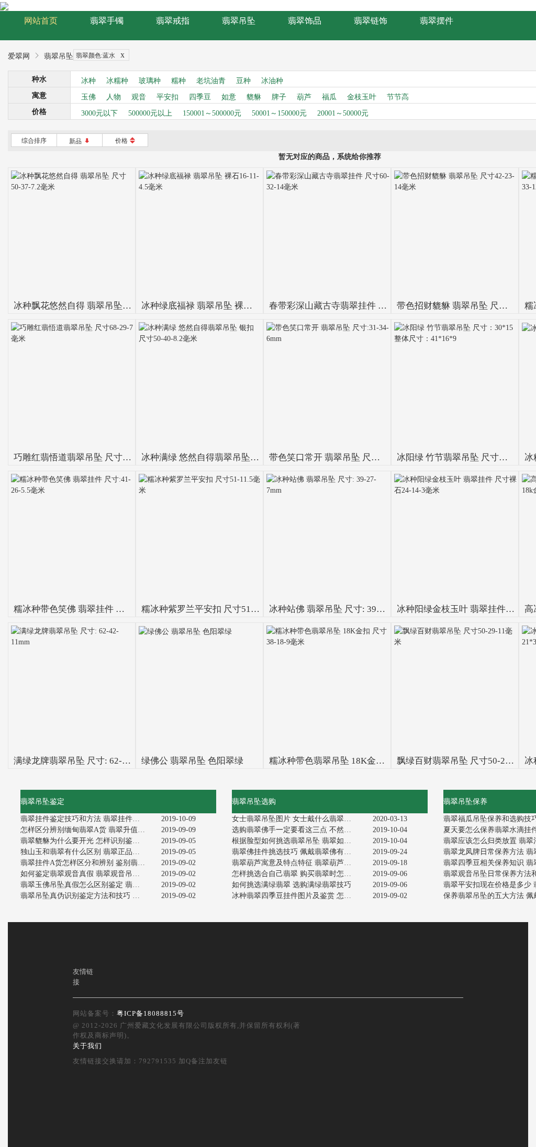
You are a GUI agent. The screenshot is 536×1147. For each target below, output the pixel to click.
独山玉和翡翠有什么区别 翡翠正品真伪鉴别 (87, 852)
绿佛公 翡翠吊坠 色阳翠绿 (192, 761)
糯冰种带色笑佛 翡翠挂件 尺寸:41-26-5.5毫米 (102, 609)
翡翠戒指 (172, 20)
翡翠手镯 (107, 20)
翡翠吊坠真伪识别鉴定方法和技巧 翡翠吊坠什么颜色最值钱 (87, 896)
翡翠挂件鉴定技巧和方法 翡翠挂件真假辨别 (87, 819)
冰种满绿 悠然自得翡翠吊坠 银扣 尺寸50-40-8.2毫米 (242, 457)
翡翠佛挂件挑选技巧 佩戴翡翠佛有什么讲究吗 (298, 852)
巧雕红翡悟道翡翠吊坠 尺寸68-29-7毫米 (92, 457)
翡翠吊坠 (238, 20)
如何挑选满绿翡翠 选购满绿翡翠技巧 (291, 885)
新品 (80, 141)
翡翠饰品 (304, 20)
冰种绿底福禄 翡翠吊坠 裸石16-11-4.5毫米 (224, 306)
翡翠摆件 (436, 20)
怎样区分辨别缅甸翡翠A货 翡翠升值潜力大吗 (87, 830)
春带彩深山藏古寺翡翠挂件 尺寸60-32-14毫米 (358, 306)
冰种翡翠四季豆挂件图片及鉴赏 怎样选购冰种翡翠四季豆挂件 (298, 896)
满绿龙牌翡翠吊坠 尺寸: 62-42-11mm (86, 761)
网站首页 (41, 20)
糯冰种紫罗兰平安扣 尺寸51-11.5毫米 (214, 609)
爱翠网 (19, 56)
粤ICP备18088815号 (150, 1013)
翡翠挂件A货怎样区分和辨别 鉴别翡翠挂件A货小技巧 (87, 863)
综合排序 (34, 140)
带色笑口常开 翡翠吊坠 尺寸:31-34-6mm (347, 457)
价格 (125, 140)
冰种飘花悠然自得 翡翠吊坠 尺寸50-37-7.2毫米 (105, 306)
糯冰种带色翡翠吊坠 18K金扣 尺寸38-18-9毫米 (360, 761)
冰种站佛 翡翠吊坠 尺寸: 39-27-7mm (339, 609)
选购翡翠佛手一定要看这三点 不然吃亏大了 (298, 830)
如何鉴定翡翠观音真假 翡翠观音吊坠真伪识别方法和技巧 (87, 874)
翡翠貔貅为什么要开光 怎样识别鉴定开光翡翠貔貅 (87, 841)
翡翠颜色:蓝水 (100, 54)
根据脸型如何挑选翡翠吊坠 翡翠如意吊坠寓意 (298, 841)
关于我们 (87, 1046)
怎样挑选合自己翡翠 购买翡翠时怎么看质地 (298, 874)
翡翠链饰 (370, 20)
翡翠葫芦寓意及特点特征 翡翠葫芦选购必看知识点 (298, 863)
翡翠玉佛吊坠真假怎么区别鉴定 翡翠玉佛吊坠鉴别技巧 (87, 885)
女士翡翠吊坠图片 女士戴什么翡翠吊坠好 (298, 819)
